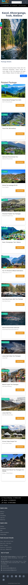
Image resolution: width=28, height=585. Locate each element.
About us (2, 511)
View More (20, 105)
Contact (2, 513)
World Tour (2, 519)
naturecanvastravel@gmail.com (9, 568)
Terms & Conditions (4, 532)
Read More (23, 76)
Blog (1, 530)
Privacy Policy (3, 534)
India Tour (2, 517)
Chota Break (3, 515)
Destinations (3, 528)
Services (2, 526)
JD (3, 580)
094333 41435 (5, 566)
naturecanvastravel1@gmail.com (10, 570)
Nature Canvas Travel (15, 583)
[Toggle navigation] (25, 2)
